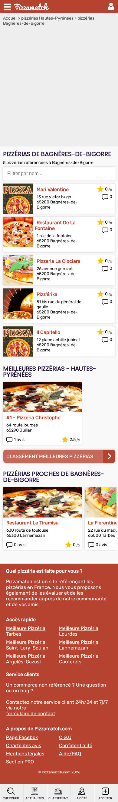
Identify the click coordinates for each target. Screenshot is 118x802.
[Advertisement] (59, 87)
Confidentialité (75, 745)
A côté (82, 798)
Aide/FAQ (70, 753)
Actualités (34, 798)
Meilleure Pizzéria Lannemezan (78, 645)
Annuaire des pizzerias (32, 6)
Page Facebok (22, 737)
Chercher (11, 798)
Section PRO (20, 762)
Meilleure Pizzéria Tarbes (25, 631)
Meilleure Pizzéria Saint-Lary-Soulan (27, 645)
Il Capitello (48, 332)
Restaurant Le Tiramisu (32, 523)
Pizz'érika (47, 294)
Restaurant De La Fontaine (55, 225)
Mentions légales (25, 753)
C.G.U (65, 737)
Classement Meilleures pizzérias (49, 456)
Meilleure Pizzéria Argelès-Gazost (25, 659)
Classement (58, 798)
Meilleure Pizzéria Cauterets (78, 659)
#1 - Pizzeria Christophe (33, 417)
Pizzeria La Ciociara (58, 261)
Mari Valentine (53, 189)
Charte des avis (23, 745)
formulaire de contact (30, 713)
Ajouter (105, 798)
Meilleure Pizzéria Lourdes (78, 631)
